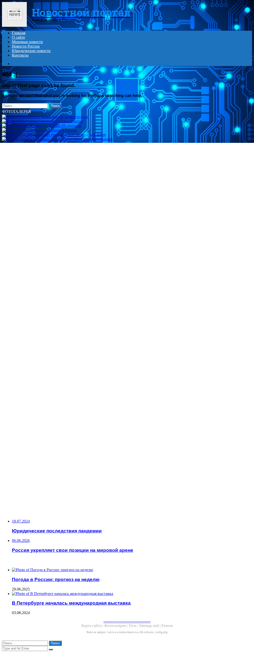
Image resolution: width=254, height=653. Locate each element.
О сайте (18, 37)
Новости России (26, 46)
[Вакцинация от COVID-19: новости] (127, 126)
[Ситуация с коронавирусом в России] (127, 121)
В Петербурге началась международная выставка (71, 603)
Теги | (133, 625)
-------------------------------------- (127, 621)
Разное (167, 625)
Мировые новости (27, 42)
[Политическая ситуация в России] (127, 130)
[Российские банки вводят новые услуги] (127, 117)
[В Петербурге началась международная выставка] (132, 593)
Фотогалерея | (116, 625)
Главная (18, 33)
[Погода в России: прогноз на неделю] (132, 570)
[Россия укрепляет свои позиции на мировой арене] (127, 134)
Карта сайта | (92, 625)
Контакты (20, 55)
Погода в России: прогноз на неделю (55, 579)
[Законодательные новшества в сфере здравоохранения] (127, 323)
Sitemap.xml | (150, 625)
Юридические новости (31, 51)
